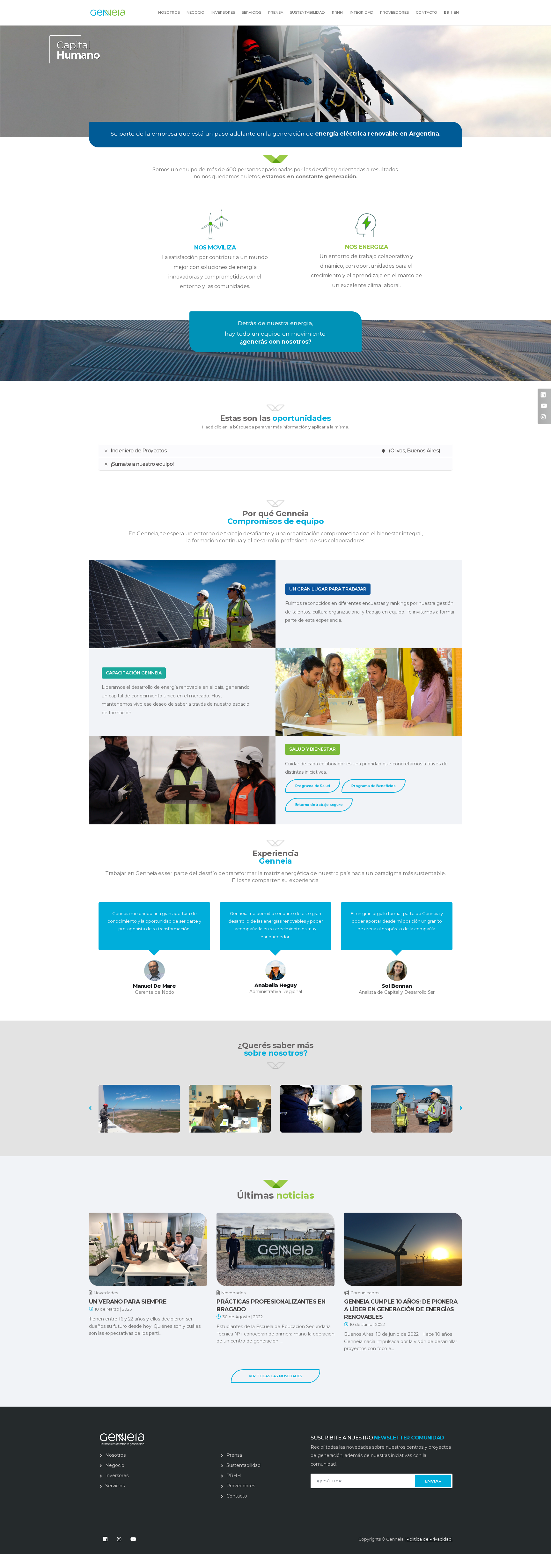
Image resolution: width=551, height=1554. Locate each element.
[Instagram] (119, 1539)
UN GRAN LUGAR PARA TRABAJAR (327, 589)
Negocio (195, 12)
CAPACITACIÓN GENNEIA (134, 673)
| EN (451, 12)
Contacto (426, 12)
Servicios (251, 12)
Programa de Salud (312, 786)
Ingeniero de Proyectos (275, 451)
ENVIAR (433, 1480)
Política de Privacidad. (429, 1539)
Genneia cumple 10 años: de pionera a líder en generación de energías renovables (400, 1309)
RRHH (337, 12)
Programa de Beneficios (373, 786)
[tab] (275, 450)
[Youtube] (133, 1539)
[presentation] (90, 1107)
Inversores (223, 12)
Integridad (361, 12)
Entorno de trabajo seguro (319, 804)
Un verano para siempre (127, 1301)
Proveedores (394, 12)
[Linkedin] (105, 1539)
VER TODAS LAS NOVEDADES (275, 1376)
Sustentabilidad (307, 12)
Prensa (275, 12)
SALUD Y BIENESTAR (312, 749)
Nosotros (115, 1455)
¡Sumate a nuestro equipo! (142, 464)
